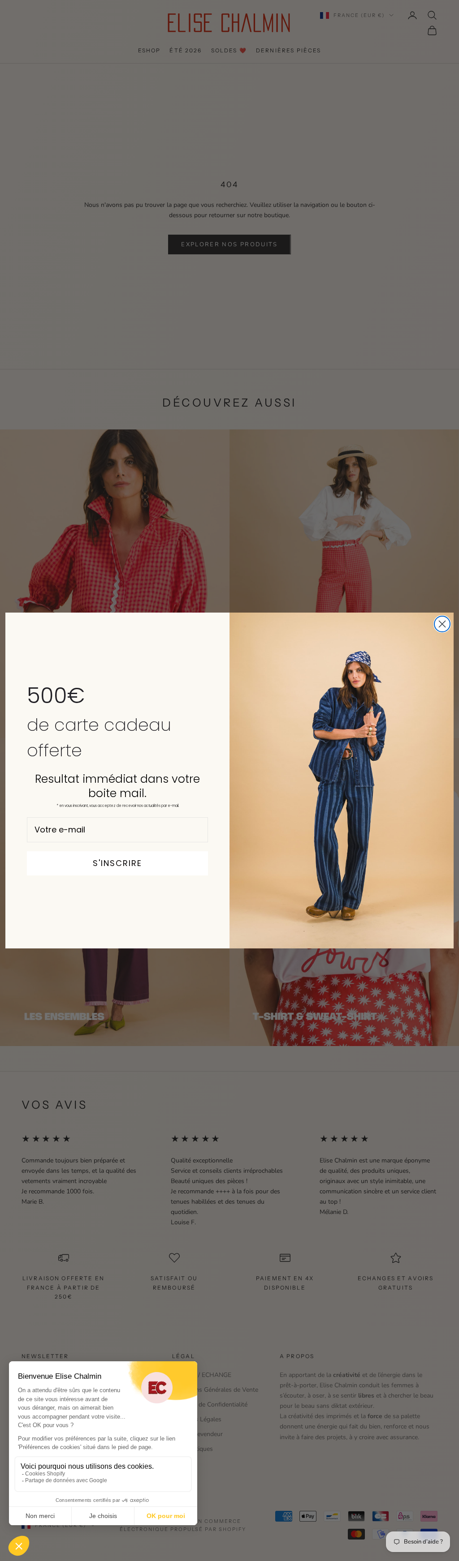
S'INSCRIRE (117, 863)
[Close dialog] (442, 624)
